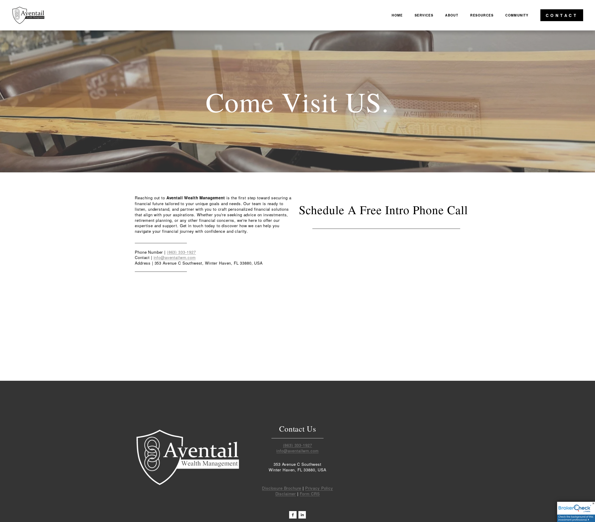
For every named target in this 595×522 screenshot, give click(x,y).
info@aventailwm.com (175, 257)
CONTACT (562, 15)
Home (397, 15)
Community (517, 15)
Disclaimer (285, 493)
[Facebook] (293, 515)
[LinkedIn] (302, 515)
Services (424, 15)
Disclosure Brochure (281, 488)
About (451, 15)
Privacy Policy (319, 488)
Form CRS (310, 493)
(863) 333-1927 (181, 252)
